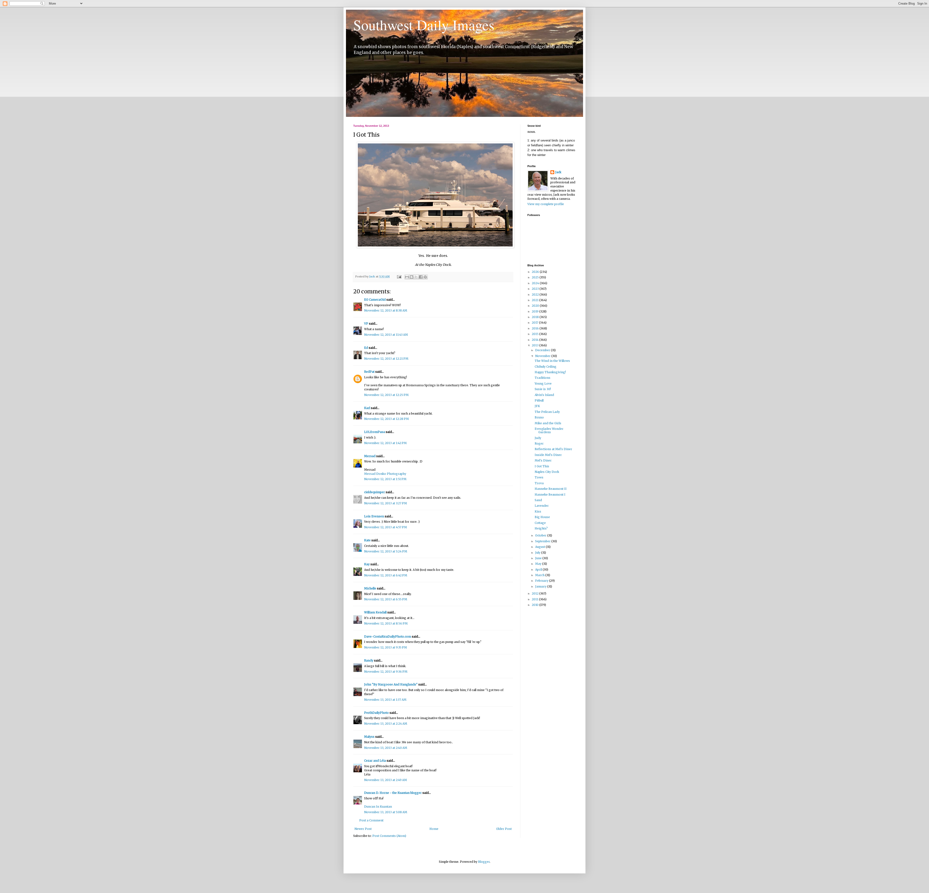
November (543, 356)
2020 (536, 305)
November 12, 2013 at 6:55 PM (385, 599)
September (543, 541)
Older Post (504, 829)
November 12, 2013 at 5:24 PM (385, 551)
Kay (367, 564)
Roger (539, 443)
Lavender (542, 505)
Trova (539, 483)
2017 (535, 322)
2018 (535, 317)
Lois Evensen (374, 516)
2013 (535, 345)
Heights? (541, 528)
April (539, 569)
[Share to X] (416, 277)
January (541, 586)
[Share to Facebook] (420, 277)
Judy (538, 438)
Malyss (369, 736)
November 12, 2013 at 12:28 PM (386, 419)
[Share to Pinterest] (425, 277)
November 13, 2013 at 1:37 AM (385, 699)
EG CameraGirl (375, 299)
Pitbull (539, 400)
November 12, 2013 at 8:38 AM (385, 310)
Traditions (542, 378)
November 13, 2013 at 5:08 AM (385, 812)
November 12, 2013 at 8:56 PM (386, 623)
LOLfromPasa (374, 432)
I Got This (542, 466)
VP (366, 323)
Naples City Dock (547, 472)
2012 (535, 593)
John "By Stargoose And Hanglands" (391, 684)
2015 (535, 334)
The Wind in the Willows (552, 361)
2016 (535, 328)
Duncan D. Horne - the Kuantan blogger (393, 793)
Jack (558, 172)
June (538, 558)
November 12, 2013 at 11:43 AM (386, 334)
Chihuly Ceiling (545, 366)
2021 (535, 300)
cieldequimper (374, 492)
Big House (542, 517)
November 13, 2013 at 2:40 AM (385, 748)
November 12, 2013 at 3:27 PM (385, 503)
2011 (535, 599)
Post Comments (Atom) (389, 836)
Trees (539, 477)
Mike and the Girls (548, 423)
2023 (535, 288)
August (540, 547)
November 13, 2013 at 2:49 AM (385, 780)
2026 (536, 272)
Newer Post (363, 829)
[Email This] (407, 277)
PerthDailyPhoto (376, 712)
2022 (535, 294)
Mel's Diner (543, 460)
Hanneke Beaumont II (551, 489)
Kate (367, 540)
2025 (535, 277)
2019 (535, 311)
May (538, 564)
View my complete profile (545, 204)
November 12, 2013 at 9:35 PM (385, 647)
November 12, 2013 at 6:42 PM (385, 575)
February (542, 580)
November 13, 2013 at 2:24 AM (385, 723)
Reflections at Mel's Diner (553, 449)
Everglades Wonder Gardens (549, 430)
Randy (368, 660)
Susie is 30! (543, 389)
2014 (535, 340)
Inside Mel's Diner (548, 455)
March (540, 575)
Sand (538, 500)
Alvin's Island (544, 395)
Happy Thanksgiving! (550, 372)
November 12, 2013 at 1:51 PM (385, 479)
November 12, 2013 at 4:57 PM (385, 527)
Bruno (539, 417)
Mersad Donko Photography (385, 474)
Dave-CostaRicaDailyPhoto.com (387, 636)
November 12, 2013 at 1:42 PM (385, 443)
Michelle (370, 588)
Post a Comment (371, 820)
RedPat (369, 371)
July (538, 552)
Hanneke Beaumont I (550, 494)
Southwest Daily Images (423, 24)
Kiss (538, 511)
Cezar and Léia (375, 760)
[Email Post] (399, 276)
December (543, 350)
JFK (537, 406)
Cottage (540, 523)
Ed (366, 348)
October (541, 535)
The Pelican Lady (547, 412)
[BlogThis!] (411, 277)
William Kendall (375, 612)
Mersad (369, 456)
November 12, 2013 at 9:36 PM (385, 671)
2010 (535, 605)
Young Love (543, 383)
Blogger (484, 861)
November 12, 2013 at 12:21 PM (386, 358)
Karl (367, 408)
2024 (536, 283)
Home (433, 829)
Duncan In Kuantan (378, 806)
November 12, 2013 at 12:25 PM (386, 395)
